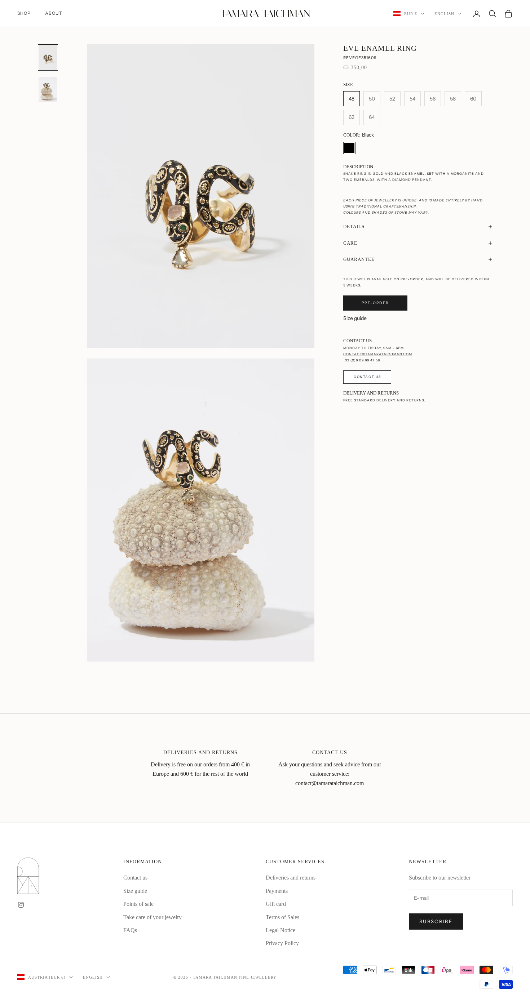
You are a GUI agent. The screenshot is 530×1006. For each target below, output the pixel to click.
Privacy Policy (282, 943)
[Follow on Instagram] (21, 904)
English (444, 14)
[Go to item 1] (48, 57)
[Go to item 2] (48, 89)
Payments (277, 891)
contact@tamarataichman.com (377, 354)
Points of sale (138, 904)
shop (24, 13)
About (53, 13)
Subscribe (435, 921)
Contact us (367, 377)
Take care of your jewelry (152, 917)
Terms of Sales (282, 917)
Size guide (355, 318)
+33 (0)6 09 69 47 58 (361, 360)
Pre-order (375, 303)
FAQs (130, 930)
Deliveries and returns (290, 877)
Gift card (276, 904)
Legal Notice (280, 930)
